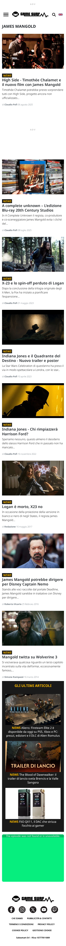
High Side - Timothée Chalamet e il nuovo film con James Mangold (31, 82)
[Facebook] (13, 909)
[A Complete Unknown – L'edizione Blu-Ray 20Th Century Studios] (33, 176)
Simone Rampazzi (14, 676)
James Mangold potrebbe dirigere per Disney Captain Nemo (32, 581)
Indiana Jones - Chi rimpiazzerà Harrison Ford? (30, 431)
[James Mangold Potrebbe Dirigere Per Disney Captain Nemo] (33, 550)
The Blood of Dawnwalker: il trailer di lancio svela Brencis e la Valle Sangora (33, 778)
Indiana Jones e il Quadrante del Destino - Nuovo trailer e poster (31, 358)
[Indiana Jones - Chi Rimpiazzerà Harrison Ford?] (33, 400)
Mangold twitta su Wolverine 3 (29, 656)
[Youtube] (45, 909)
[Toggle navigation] (5, 14)
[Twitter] (35, 909)
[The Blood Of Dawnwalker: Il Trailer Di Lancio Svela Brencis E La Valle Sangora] (33, 756)
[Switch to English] (61, 14)
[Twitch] (54, 909)
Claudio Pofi (11, 104)
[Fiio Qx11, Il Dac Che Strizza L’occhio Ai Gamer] (33, 803)
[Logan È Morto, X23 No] (33, 477)
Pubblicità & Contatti (39, 918)
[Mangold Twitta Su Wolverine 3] (33, 628)
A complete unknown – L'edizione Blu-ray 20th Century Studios (32, 208)
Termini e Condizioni (21, 924)
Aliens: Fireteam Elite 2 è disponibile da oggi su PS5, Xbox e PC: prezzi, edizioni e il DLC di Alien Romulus (33, 731)
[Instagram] (24, 909)
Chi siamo (17, 918)
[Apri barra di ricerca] (54, 14)
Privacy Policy (46, 924)
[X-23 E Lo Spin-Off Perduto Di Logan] (33, 254)
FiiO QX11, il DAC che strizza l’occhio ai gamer (33, 823)
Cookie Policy (20, 930)
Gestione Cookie (42, 930)
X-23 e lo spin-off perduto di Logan (33, 283)
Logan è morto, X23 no (22, 506)
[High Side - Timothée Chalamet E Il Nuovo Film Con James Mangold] (33, 51)
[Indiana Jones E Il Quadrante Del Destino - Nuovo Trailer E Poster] (33, 327)
